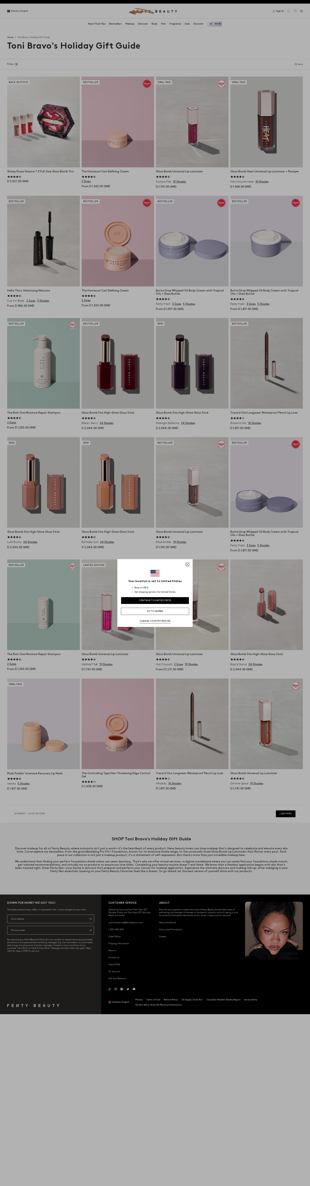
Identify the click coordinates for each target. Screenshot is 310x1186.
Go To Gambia (155, 611)
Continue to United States (155, 600)
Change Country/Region (155, 621)
